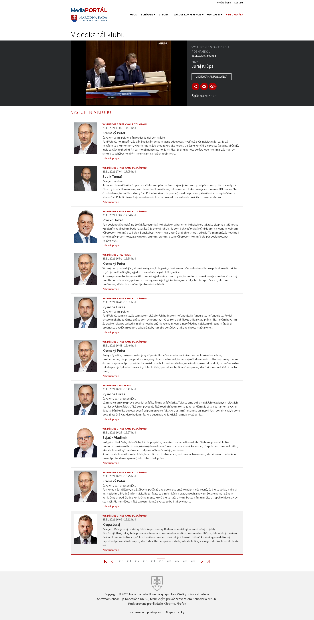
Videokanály (234, 14)
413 (145, 561)
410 (121, 561)
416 (169, 561)
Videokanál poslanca (211, 77)
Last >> (206, 561)
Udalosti (214, 14)
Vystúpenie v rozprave (116, 254)
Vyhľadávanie (224, 2)
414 (153, 561)
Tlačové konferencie (187, 14)
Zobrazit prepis (110, 158)
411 (129, 561)
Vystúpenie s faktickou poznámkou (124, 124)
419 (193, 561)
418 (185, 561)
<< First (107, 561)
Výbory (163, 14)
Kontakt (238, 2)
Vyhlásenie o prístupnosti (147, 612)
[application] (129, 73)
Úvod (133, 14)
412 (137, 561)
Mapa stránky (175, 612)
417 (177, 561)
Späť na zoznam (205, 95)
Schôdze (147, 14)
